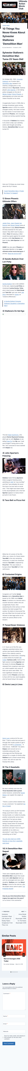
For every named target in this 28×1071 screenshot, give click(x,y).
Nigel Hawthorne (13, 435)
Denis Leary (6, 738)
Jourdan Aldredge (9, 964)
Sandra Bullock (7, 284)
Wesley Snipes (7, 94)
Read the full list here (14, 253)
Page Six (9, 441)
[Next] (23, 955)
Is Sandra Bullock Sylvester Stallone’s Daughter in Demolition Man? (14, 303)
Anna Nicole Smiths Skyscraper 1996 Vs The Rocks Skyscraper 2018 (21, 917)
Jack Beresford (8, 47)
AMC (11, 482)
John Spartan (11, 90)
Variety (17, 294)
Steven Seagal (15, 225)
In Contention (17, 744)
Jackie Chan (6, 223)
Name (5, 1016)
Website (5, 1031)
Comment (6, 993)
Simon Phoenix (16, 94)
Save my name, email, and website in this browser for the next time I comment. (14, 1037)
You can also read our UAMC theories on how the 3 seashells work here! (12, 841)
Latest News (6, 25)
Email (5, 1024)
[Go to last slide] (4, 955)
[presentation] (14, 947)
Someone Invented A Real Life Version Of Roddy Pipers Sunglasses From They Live (7, 918)
